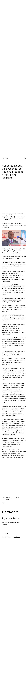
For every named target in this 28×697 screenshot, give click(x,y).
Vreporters (5, 158)
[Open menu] (25, 158)
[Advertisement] (14, 14)
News (17, 497)
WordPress (17, 537)
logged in (12, 522)
